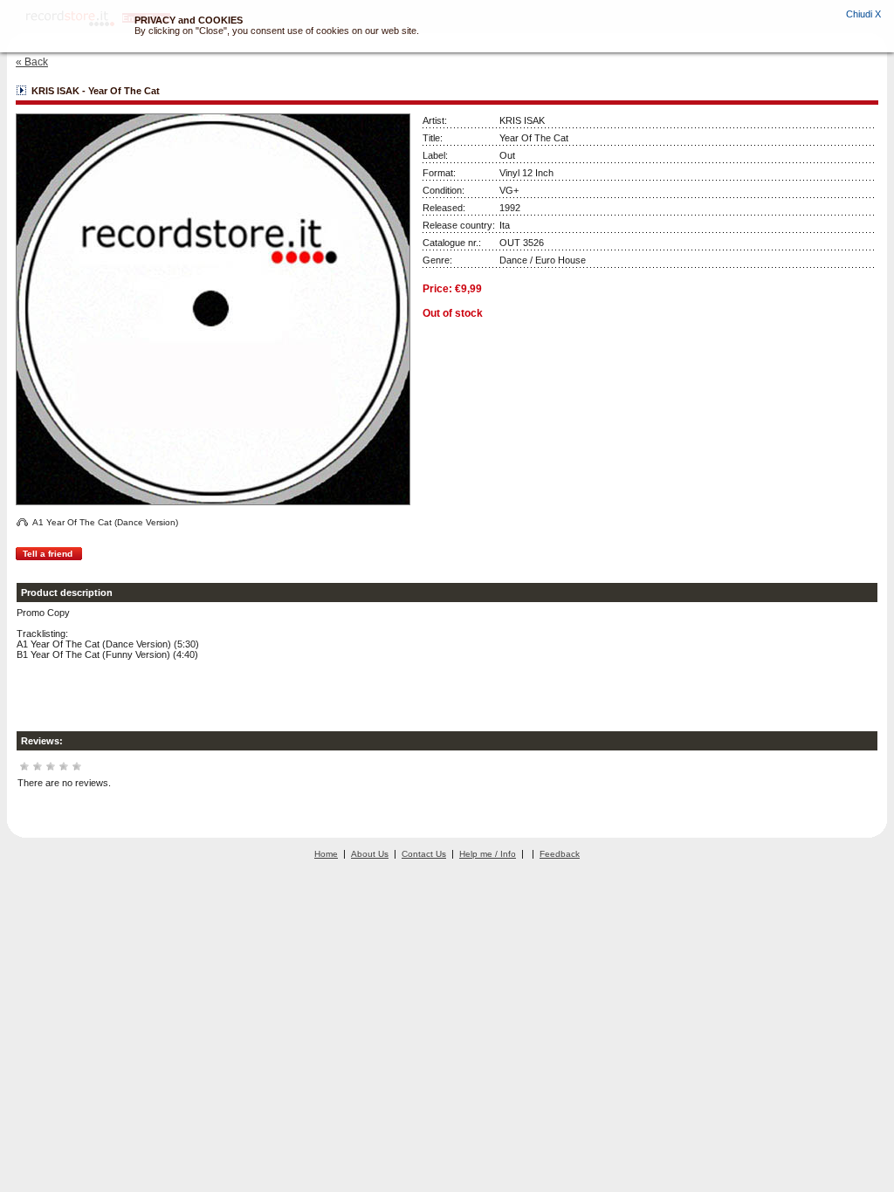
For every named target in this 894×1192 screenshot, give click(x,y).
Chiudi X (863, 14)
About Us (370, 854)
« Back (32, 62)
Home (326, 854)
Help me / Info (487, 854)
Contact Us (424, 854)
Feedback (560, 854)
